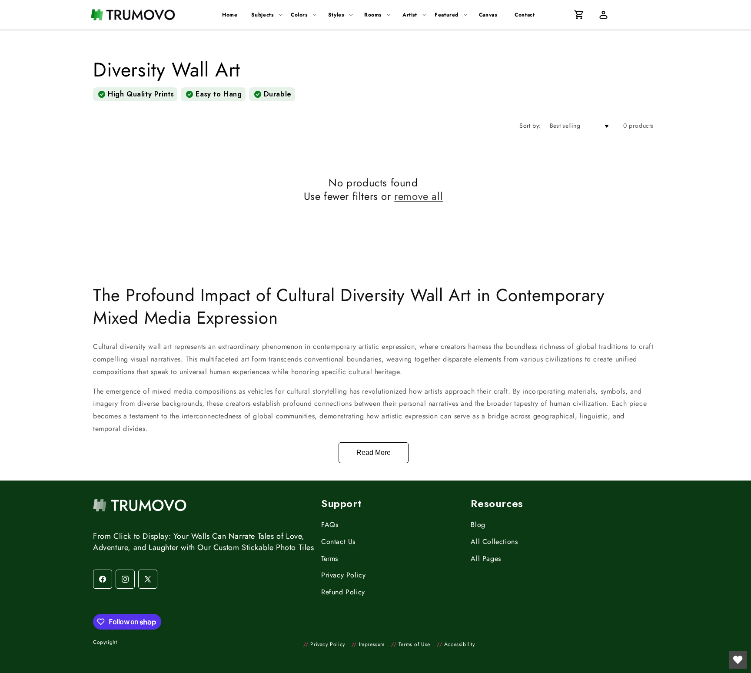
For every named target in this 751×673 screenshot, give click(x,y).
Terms (329, 559)
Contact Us (338, 542)
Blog (478, 525)
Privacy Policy (343, 575)
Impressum (368, 644)
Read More (373, 452)
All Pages (486, 559)
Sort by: (530, 125)
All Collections (494, 542)
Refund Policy (343, 592)
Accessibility (456, 644)
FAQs (329, 525)
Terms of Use (410, 644)
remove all (418, 196)
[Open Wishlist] (738, 660)
